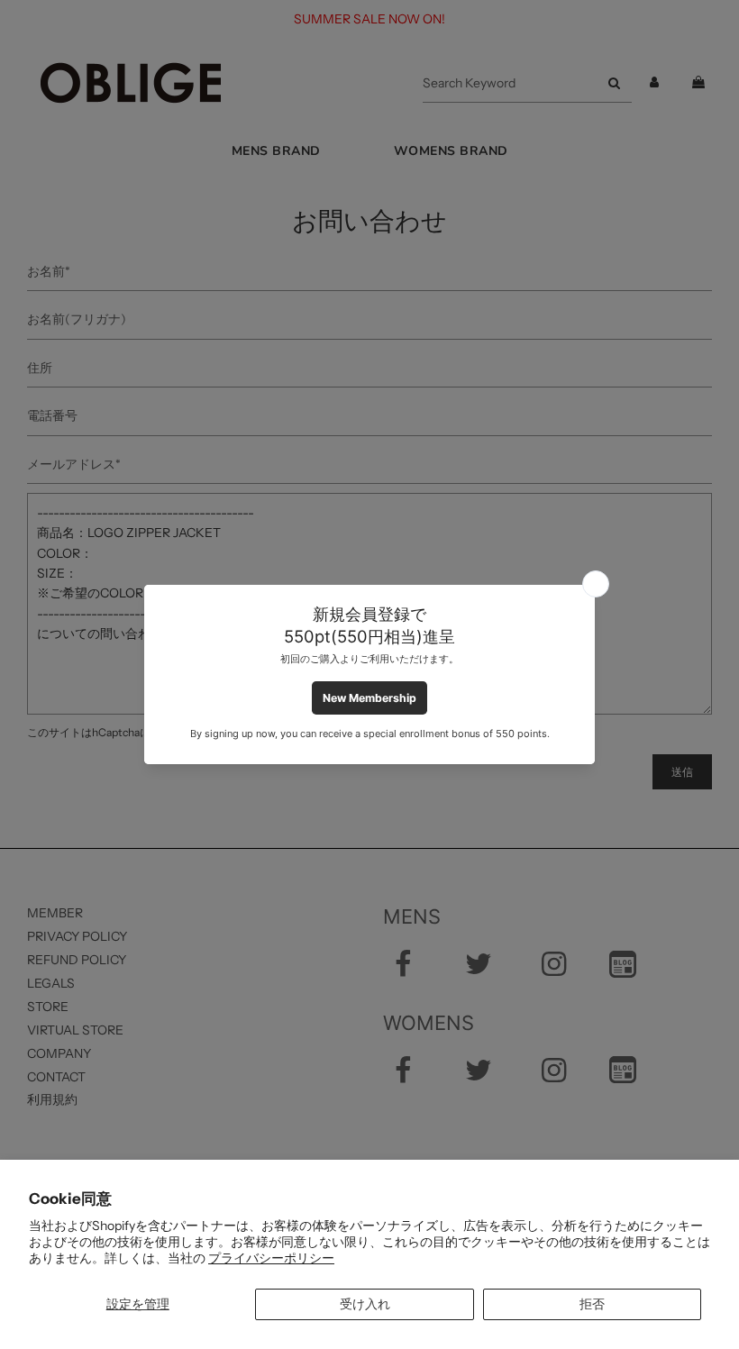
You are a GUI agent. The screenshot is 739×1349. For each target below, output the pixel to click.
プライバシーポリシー (271, 1258)
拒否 (592, 1304)
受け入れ (365, 1304)
